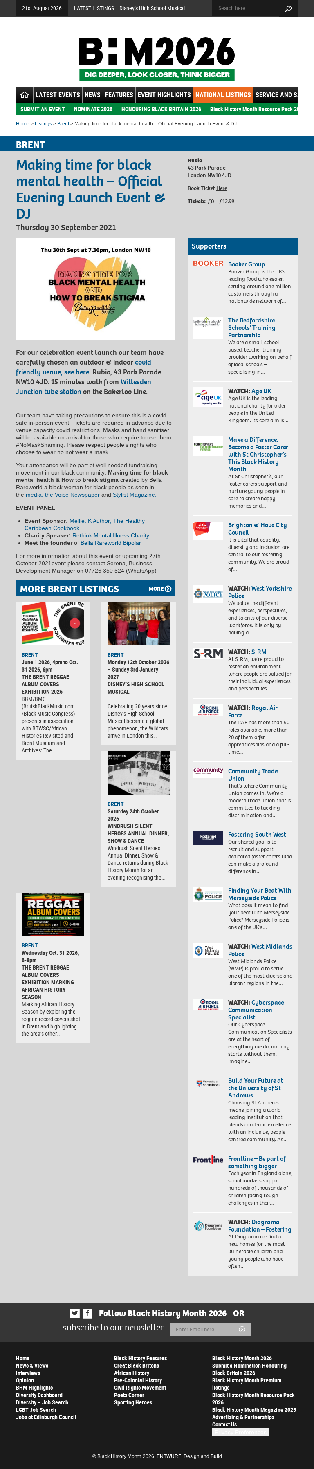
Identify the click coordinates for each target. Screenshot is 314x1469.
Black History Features (140, 1358)
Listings (43, 124)
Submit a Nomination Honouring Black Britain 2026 (249, 1369)
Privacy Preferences (241, 1432)
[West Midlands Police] (208, 950)
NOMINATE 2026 (93, 109)
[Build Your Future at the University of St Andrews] (208, 1083)
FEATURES (119, 94)
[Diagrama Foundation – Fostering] (208, 1225)
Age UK (261, 391)
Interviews (28, 1373)
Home (22, 124)
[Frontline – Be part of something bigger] (208, 1159)
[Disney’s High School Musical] (139, 623)
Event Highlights (164, 94)
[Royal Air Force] (208, 710)
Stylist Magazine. (135, 494)
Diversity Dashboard (39, 1395)
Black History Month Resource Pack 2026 (257, 109)
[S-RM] (208, 653)
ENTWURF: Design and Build (189, 1456)
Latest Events (58, 94)
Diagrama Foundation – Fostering (260, 1226)
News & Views (32, 1365)
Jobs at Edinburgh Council (46, 1417)
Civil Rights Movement (140, 1387)
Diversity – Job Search (42, 1402)
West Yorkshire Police (260, 592)
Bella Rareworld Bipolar (111, 543)
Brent (63, 124)
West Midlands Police (260, 950)
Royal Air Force (253, 711)
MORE (156, 589)
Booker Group (247, 264)
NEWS (93, 94)
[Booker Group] (208, 263)
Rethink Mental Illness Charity (110, 535)
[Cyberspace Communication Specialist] (208, 1004)
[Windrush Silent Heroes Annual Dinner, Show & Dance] (139, 773)
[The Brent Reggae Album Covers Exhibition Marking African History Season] (53, 914)
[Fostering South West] (208, 838)
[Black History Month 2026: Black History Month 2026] (157, 59)
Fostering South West (257, 834)
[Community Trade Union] (208, 773)
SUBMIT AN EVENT (42, 109)
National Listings (223, 94)
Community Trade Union (253, 775)
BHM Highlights (34, 1387)
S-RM (259, 651)
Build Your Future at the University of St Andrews (255, 1088)
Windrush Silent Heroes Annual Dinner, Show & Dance (138, 833)
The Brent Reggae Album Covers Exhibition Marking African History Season (48, 982)
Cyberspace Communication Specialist (256, 1009)
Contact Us (224, 1424)
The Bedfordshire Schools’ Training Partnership (252, 327)
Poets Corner (129, 1395)
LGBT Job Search (36, 1409)
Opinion (25, 1380)
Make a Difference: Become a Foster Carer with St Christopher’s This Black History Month (258, 454)
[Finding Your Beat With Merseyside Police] (208, 894)
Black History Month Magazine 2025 (254, 1409)
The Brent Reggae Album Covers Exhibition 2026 (45, 684)
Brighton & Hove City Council (257, 529)
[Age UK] (208, 397)
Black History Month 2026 (242, 1358)
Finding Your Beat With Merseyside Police (260, 894)
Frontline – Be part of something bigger (256, 1162)
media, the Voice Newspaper (63, 494)
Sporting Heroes (133, 1402)
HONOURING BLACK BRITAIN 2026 (161, 109)
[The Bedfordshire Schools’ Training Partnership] (208, 328)
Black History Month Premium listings (246, 1383)
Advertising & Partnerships (243, 1417)
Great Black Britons (136, 1365)
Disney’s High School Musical (152, 8)
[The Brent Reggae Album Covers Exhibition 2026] (53, 623)
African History (131, 1373)
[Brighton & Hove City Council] (208, 531)
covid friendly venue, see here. (83, 367)
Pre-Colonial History (138, 1380)
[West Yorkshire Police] (208, 594)
